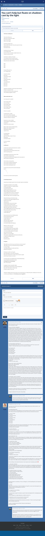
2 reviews (11, 21)
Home (6, 4)
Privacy (27, 525)
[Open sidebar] (43, 1)
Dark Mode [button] (22, 523)
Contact (20, 525)
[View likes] (41, 322)
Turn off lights (35, 8)
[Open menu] (1, 1)
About (14, 525)
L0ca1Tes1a (5, 325)
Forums (23, 525)
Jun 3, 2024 (23, 395)
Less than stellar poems (6, 23)
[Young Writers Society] (22, 1)
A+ (6, 8)
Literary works (11, 4)
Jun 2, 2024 (19, 322)
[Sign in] (4, 1)
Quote (12, 304)
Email (4, 295)
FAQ (17, 525)
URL (15, 304)
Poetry (16, 4)
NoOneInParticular (6, 18)
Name (4, 290)
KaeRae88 (10, 404)
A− (2, 8)
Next (33, 30)
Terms (31, 525)
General (20, 4)
